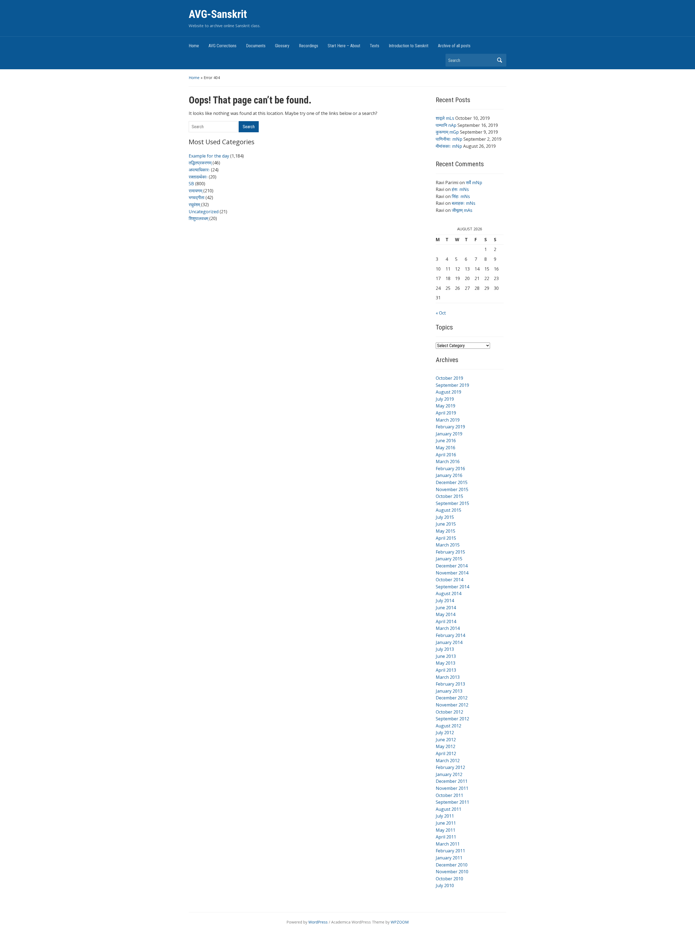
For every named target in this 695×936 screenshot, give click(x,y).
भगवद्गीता (196, 197)
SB (191, 184)
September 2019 (452, 385)
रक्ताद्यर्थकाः (198, 177)
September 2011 (452, 802)
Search (499, 60)
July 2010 (445, 885)
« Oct (441, 313)
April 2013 (446, 670)
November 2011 (452, 788)
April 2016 (446, 455)
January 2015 (449, 559)
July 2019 (445, 399)
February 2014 (450, 635)
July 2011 (445, 816)
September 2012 (452, 719)
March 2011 (448, 844)
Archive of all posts (454, 45)
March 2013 (448, 677)
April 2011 (446, 837)
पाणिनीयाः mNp (449, 139)
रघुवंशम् (194, 205)
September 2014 (452, 587)
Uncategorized (204, 212)
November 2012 (452, 705)
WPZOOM (400, 922)
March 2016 (448, 461)
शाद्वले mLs (445, 118)
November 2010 (452, 872)
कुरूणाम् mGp (447, 132)
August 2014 (448, 593)
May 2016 (445, 448)
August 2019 (448, 392)
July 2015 (445, 517)
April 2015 (446, 538)
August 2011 (448, 809)
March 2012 (448, 761)
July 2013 (445, 649)
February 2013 (450, 684)
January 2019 (449, 434)
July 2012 (445, 733)
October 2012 (449, 712)
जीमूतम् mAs (462, 210)
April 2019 (446, 413)
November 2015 (452, 489)
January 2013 (449, 691)
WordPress (318, 922)
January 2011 (449, 858)
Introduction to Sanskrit (408, 45)
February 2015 (450, 552)
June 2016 (446, 441)
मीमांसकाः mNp (449, 146)
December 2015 (451, 482)
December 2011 (451, 781)
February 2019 (450, 427)
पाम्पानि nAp (446, 125)
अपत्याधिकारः (199, 170)
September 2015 (452, 503)
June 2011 (446, 823)
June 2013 (446, 656)
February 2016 (450, 469)
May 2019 (445, 406)
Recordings (308, 45)
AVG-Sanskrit (218, 14)
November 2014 (452, 573)
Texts (374, 45)
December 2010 (451, 865)
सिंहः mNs (461, 196)
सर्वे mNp (474, 183)
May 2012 (445, 746)
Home (194, 45)
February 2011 (450, 851)
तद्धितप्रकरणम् (200, 163)
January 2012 (449, 774)
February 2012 (450, 767)
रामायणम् (195, 191)
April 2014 (446, 621)
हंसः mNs (460, 189)
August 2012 (448, 726)
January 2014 (449, 642)
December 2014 (451, 566)
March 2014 (448, 628)
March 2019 (448, 420)
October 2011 (449, 795)
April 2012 (446, 753)
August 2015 (448, 510)
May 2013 (445, 663)
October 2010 (449, 879)
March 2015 (448, 545)
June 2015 (446, 524)
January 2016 (449, 475)
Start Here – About (344, 45)
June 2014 (446, 608)
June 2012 (446, 740)
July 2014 (445, 601)
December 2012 (451, 698)
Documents (256, 45)
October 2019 (449, 378)
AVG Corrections (222, 45)
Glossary (282, 45)
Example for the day (209, 156)
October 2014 (449, 580)
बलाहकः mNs (463, 203)
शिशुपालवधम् (198, 218)
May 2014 (445, 614)
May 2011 (445, 830)
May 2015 (445, 531)
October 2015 (449, 496)
